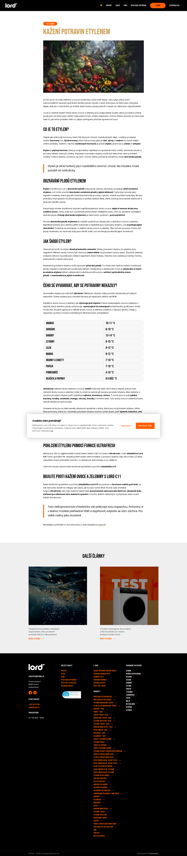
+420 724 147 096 (34, 704)
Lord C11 (101, 524)
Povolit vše (145, 426)
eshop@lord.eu (34, 707)
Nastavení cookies (67, 686)
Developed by (143, 853)
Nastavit (126, 426)
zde (51, 431)
